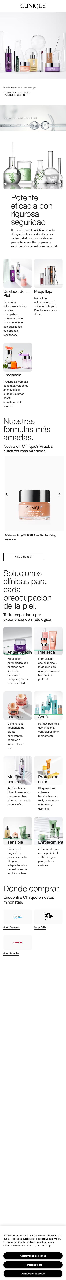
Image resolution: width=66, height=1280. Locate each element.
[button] (6, 494)
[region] (33, 1253)
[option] (34, 501)
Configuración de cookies (33, 1273)
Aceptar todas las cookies (33, 1255)
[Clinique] (33, 8)
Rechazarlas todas (33, 1264)
